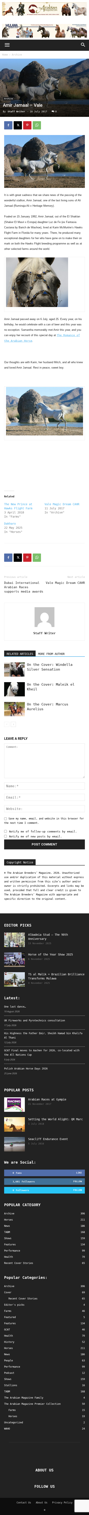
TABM (7, 1391)
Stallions (10, 1385)
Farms (7, 1311)
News (7, 1354)
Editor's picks (14, 1304)
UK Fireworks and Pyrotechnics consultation (34, 1020)
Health (8, 1335)
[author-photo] (44, 627)
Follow (77, 1181)
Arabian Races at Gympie (47, 1099)
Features (10, 1323)
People (8, 1360)
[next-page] (13, 724)
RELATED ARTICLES (20, 654)
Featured (10, 1317)
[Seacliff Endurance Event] (14, 1144)
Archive (17, 54)
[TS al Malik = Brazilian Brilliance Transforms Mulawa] (14, 979)
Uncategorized (13, 1422)
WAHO (7, 1428)
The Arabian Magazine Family (23, 1397)
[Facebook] (8, 125)
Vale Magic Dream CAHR (61, 504)
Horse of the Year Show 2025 (50, 954)
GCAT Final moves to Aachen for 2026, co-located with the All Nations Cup (41, 1052)
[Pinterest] (27, 125)
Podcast (9, 1373)
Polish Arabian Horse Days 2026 (26, 1068)
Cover (7, 1292)
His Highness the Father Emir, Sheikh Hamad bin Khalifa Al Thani (43, 1035)
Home (5, 54)
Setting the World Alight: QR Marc (55, 1119)
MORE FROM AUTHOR (51, 654)
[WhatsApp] (37, 125)
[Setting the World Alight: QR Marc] (14, 1124)
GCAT (7, 1329)
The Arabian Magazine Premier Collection (32, 1403)
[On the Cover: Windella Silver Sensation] (14, 669)
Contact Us (24, 1502)
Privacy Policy (62, 1502)
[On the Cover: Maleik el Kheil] (14, 689)
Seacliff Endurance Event (48, 1139)
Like (79, 1172)
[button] (7, 45)
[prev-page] (6, 724)
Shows (7, 1379)
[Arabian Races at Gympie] (14, 1104)
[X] (18, 125)
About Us (41, 1502)
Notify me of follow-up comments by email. (43, 831)
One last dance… (15, 1006)
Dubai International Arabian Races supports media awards (23, 587)
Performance (12, 1366)
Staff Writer (16, 111)
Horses (8, 1348)
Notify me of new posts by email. (35, 836)
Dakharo (10, 523)
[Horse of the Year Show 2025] (14, 959)
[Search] (83, 45)
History (9, 1342)
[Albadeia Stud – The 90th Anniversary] (14, 940)
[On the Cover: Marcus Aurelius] (14, 709)
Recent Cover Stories (22, 1298)
